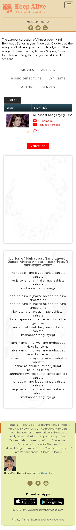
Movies (27, 70)
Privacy (16, 519)
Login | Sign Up (40, 22)
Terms (25, 519)
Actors (27, 87)
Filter (12, 100)
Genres (48, 87)
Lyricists (57, 78)
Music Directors (26, 78)
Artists (48, 70)
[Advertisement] (38, 199)
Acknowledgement (53, 519)
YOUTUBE (38, 146)
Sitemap (36, 519)
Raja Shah (47, 473)
